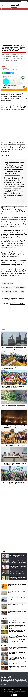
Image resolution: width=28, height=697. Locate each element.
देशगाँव (8, 689)
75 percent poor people (7, 283)
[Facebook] (22, 1)
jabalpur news (5, 291)
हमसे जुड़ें (12, 689)
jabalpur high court (20, 287)
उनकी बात (12, 9)
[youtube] (26, 1)
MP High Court (14, 291)
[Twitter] (24, 1)
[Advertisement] (14, 25)
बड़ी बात (23, 9)
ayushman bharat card (7, 287)
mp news (21, 291)
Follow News (18, 689)
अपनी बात (6, 9)
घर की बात (18, 9)
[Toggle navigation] (2, 6)
